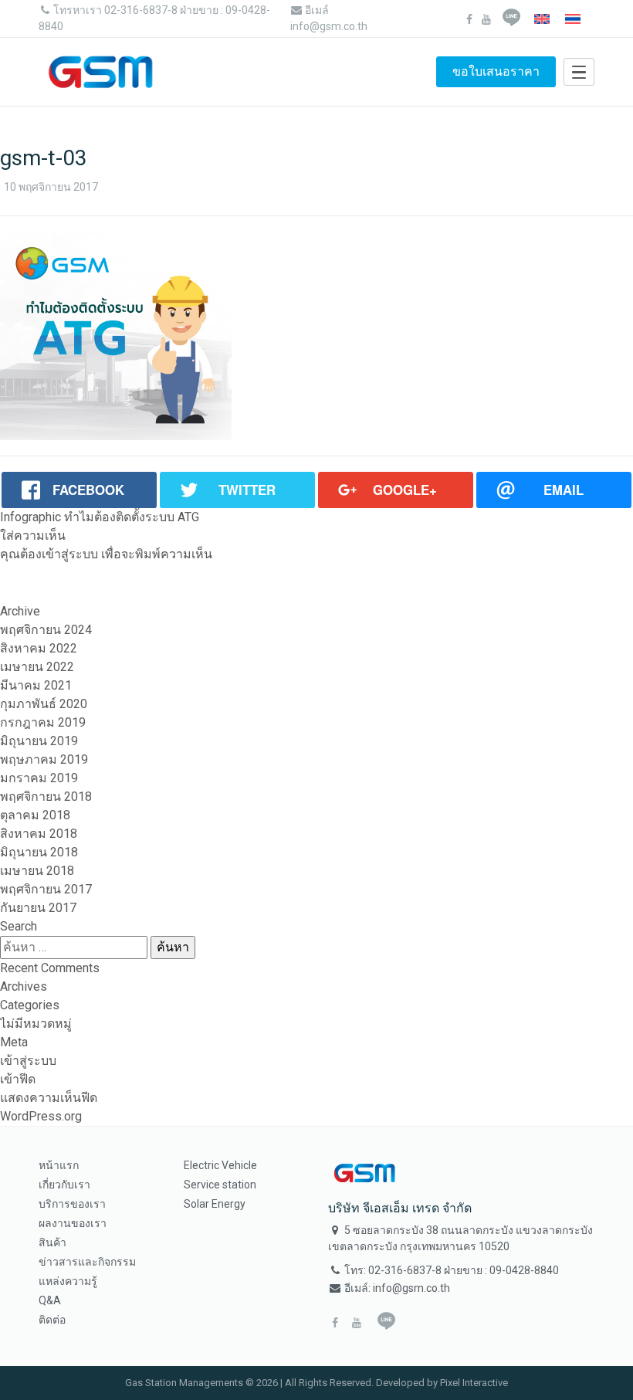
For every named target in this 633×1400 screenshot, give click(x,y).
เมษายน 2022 (37, 666)
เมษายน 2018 (37, 870)
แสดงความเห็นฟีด (48, 1097)
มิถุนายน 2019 (39, 741)
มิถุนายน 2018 (39, 852)
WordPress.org (41, 1116)
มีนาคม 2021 (36, 685)
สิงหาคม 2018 (38, 833)
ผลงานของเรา (73, 1223)
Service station (220, 1184)
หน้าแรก (59, 1165)
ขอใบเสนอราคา (496, 71)
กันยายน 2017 (38, 907)
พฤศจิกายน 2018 (46, 796)
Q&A (50, 1300)
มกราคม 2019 (39, 778)
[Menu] (579, 72)
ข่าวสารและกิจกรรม (87, 1262)
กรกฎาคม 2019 (43, 722)
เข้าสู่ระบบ (70, 554)
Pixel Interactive (474, 1382)
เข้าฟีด (18, 1079)
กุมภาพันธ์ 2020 (43, 704)
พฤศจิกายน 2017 (46, 889)
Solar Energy (214, 1204)
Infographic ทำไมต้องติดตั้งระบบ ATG (99, 517)
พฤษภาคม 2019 (44, 759)
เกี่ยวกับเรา (64, 1184)
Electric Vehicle (220, 1165)
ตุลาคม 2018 (35, 815)
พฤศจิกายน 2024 (46, 629)
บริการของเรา (72, 1204)
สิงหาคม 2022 (38, 648)
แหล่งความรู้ (68, 1281)
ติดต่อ (52, 1320)
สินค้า (52, 1242)
